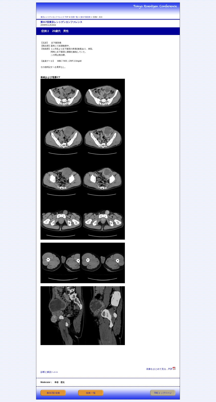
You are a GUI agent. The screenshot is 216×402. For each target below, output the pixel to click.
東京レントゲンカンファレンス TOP (54, 17)
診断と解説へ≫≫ (49, 372)
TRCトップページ (163, 393)
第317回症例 (85, 17)
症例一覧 (74, 17)
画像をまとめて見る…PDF (159, 369)
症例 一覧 (91, 393)
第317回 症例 (53, 393)
